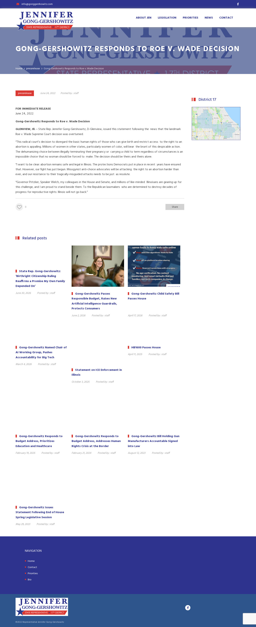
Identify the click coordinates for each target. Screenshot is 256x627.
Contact (226, 17)
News (209, 17)
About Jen (143, 17)
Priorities (190, 17)
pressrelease (25, 93)
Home (31, 561)
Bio (29, 580)
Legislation (167, 17)
